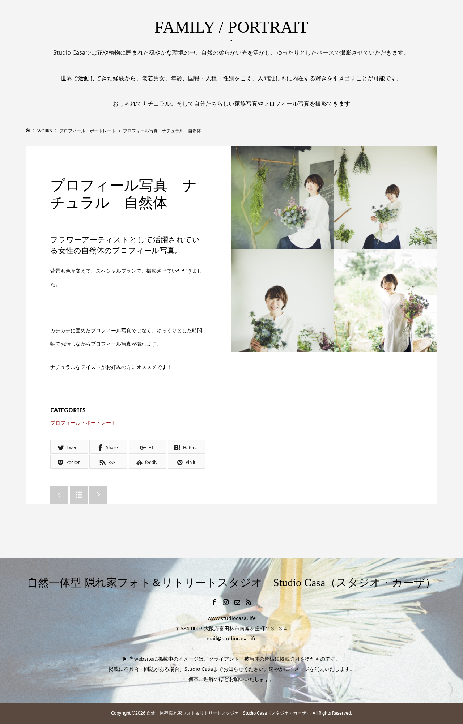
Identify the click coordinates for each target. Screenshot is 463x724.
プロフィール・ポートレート (83, 422)
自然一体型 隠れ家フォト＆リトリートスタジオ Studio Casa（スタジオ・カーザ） (231, 582)
